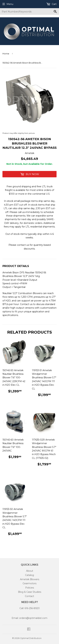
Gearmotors (29, 583)
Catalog (29, 575)
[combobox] (29, 11)
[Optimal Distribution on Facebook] (28, 629)
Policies (29, 587)
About (29, 570)
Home (5, 53)
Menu (10, 4)
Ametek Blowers (29, 579)
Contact (29, 596)
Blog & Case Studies (29, 591)
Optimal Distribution (30, 638)
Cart (54, 4)
